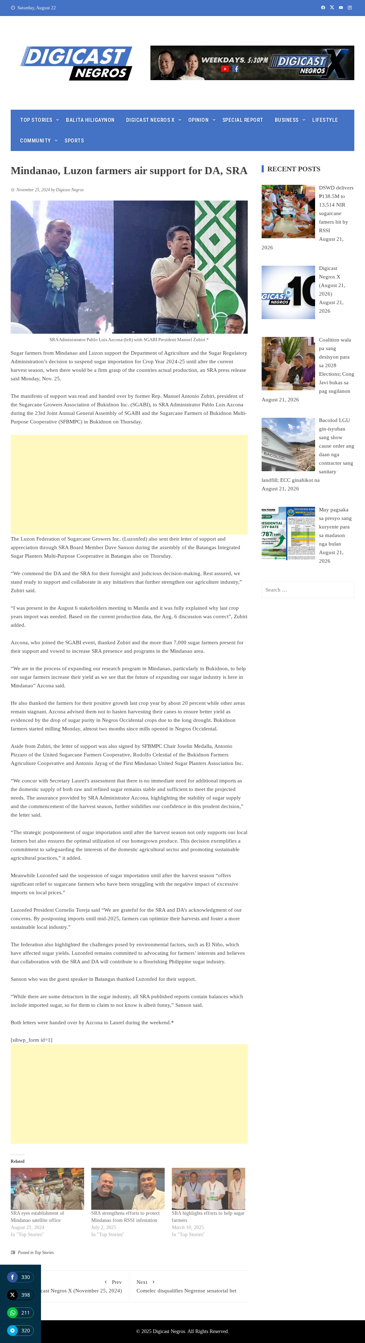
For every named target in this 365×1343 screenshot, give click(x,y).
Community (35, 140)
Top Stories (36, 120)
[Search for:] (308, 590)
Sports (74, 140)
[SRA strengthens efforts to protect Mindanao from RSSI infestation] (128, 1189)
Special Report (242, 120)
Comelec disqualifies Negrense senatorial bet (186, 1286)
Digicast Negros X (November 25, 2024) (76, 1286)
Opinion (198, 120)
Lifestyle (325, 120)
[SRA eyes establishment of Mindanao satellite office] (47, 1189)
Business (287, 120)
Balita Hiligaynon (90, 120)
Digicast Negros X (150, 120)
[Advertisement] (129, 485)
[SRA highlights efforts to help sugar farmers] (208, 1189)
